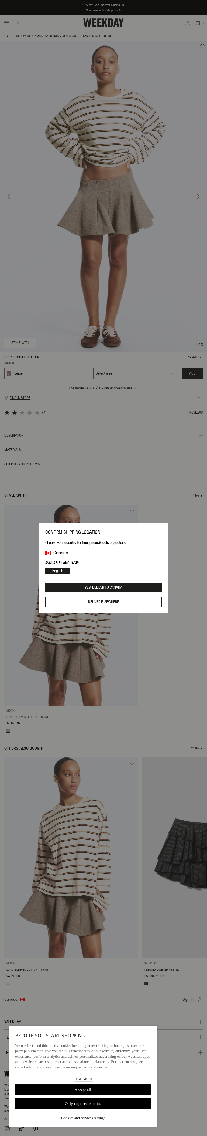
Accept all (83, 1090)
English (57, 571)
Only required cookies (83, 1104)
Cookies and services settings (83, 1118)
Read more (83, 1079)
